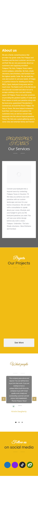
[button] (4, 399)
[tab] (16, 422)
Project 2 (10, 310)
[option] (19, 199)
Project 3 (10, 333)
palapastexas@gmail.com (21, 509)
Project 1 (10, 287)
